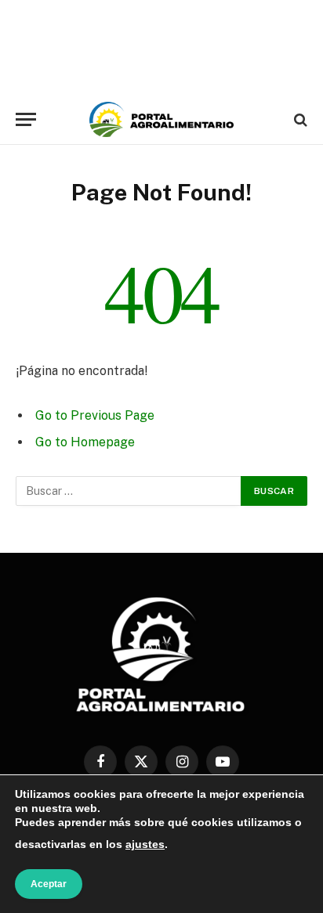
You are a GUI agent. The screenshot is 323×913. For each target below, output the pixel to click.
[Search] (299, 119)
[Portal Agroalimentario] (161, 119)
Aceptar (49, 884)
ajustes (145, 844)
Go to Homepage (85, 442)
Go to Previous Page (94, 415)
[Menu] (26, 119)
